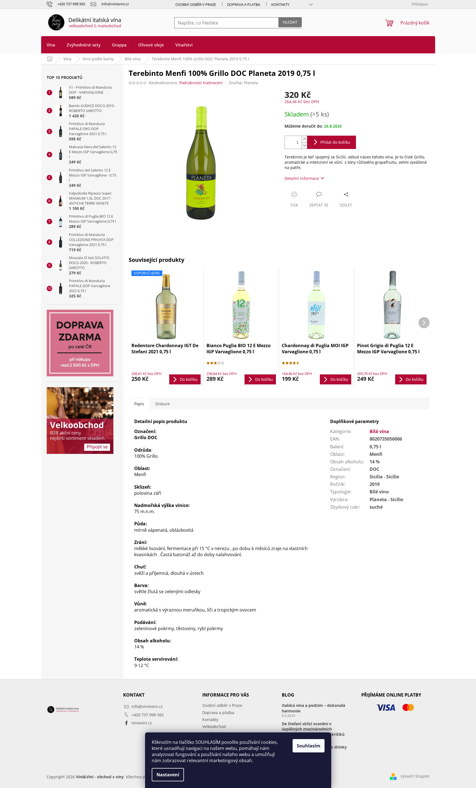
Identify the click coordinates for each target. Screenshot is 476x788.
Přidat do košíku (335, 142)
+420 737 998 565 (147, 714)
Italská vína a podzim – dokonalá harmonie (313, 708)
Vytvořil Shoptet (415, 776)
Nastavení (167, 775)
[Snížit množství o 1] (304, 145)
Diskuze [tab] (162, 403)
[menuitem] (51, 44)
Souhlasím (308, 746)
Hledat (290, 22)
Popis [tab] (139, 403)
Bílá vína (379, 431)
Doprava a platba (243, 4)
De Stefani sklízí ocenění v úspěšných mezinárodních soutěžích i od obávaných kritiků (313, 729)
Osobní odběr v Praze (195, 4)
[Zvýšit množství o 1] (304, 139)
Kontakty (280, 4)
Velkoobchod (214, 726)
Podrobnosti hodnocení (201, 82)
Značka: (243, 82)
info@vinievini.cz (147, 706)
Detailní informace (302, 178)
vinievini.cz (141, 722)
